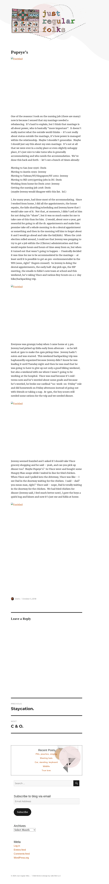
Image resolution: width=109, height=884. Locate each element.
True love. (46, 770)
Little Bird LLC (56, 876)
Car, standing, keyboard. (46, 762)
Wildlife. (46, 766)
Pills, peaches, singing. (46, 754)
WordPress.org (21, 858)
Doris (17, 599)
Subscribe (22, 812)
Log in (17, 846)
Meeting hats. (46, 758)
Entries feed (20, 850)
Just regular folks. (23, 876)
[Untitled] (46, 83)
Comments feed (22, 854)
